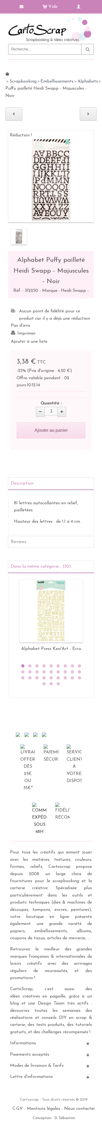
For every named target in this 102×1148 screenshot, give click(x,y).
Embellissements (57, 81)
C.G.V (18, 1109)
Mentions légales (43, 1109)
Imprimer (26, 333)
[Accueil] (7, 74)
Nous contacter (79, 1109)
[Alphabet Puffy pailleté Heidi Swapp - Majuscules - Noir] (19, 237)
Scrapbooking (23, 81)
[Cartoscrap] (51, 19)
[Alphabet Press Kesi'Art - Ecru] (51, 611)
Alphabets (88, 81)
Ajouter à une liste (29, 341)
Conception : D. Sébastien (54, 1118)
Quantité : (51, 403)
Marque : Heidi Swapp (64, 291)
